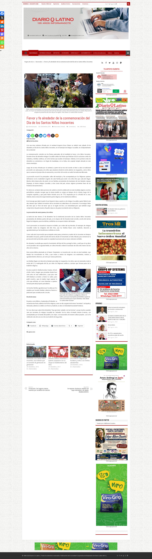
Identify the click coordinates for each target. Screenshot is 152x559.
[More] (57, 134)
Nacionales (39, 62)
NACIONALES (33, 53)
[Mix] (2, 38)
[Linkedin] (40, 134)
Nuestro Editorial (46, 4)
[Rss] (106, 4)
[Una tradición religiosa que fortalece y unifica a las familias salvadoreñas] (80, 351)
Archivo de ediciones (99, 53)
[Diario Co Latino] (76, 23)
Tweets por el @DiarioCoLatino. (106, 423)
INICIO (25, 53)
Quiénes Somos (65, 4)
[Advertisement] (76, 43)
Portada (63, 126)
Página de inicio (29, 62)
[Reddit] (2, 22)
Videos (110, 53)
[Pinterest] (2, 30)
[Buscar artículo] (128, 3)
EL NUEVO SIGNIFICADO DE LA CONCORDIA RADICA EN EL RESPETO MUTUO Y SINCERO (117, 317)
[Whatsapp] (32, 134)
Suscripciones (76, 4)
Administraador (32, 126)
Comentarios (72, 126)
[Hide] (1, 50)
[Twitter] (110, 4)
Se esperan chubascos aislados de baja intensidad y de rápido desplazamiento (78, 389)
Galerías (116, 53)
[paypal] (116, 4)
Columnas (85, 4)
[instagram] (114, 4)
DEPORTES (56, 53)
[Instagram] (49, 134)
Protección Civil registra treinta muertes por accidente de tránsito (39, 388)
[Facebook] (108, 4)
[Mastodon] (2, 34)
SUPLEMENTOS (85, 53)
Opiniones (56, 4)
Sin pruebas (111, 325)
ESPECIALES (74, 53)
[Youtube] (112, 4)
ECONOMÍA (65, 53)
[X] (36, 134)
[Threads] (53, 134)
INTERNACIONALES (45, 53)
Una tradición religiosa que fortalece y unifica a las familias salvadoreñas (80, 360)
